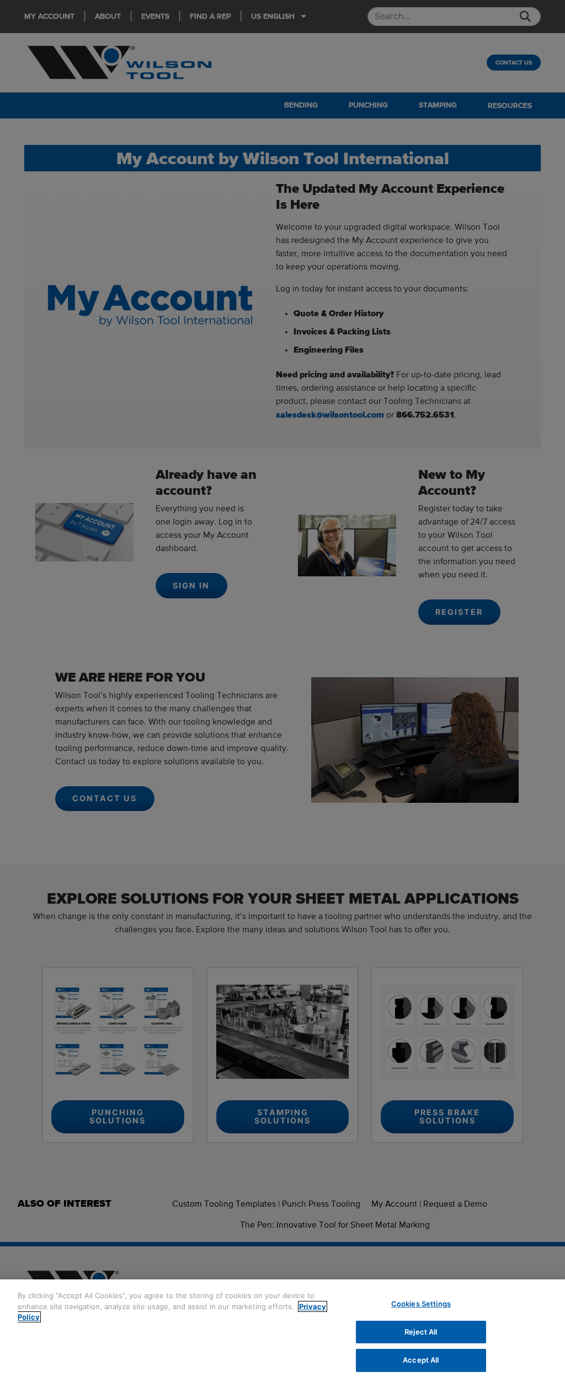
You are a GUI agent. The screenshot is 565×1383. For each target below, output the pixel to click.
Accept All (421, 1359)
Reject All (420, 1331)
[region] (282, 1331)
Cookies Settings (421, 1303)
